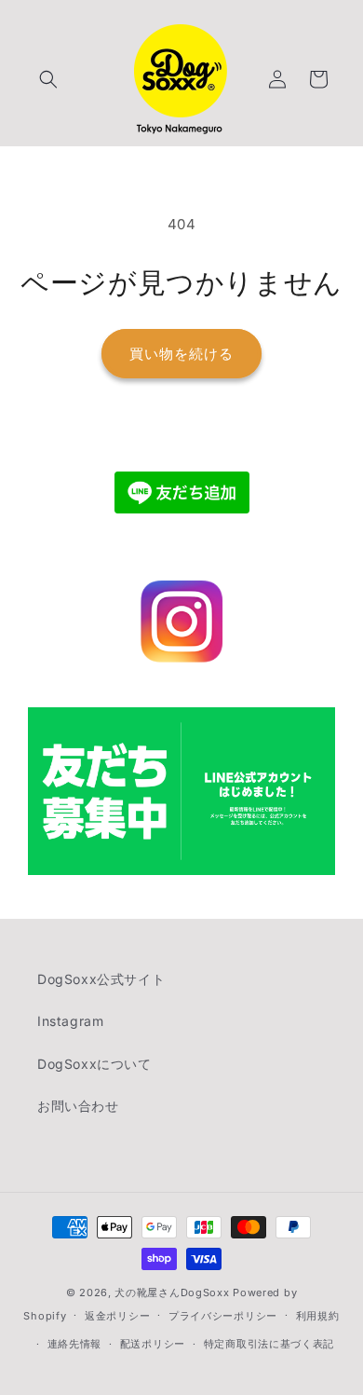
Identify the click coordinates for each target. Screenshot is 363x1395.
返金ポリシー (117, 1315)
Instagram (70, 1021)
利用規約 (318, 1315)
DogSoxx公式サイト (101, 979)
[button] (48, 79)
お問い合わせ (78, 1106)
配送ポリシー (152, 1343)
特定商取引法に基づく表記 (269, 1343)
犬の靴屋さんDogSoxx (171, 1292)
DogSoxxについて (94, 1064)
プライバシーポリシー (222, 1315)
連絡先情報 (74, 1343)
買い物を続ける (181, 353)
